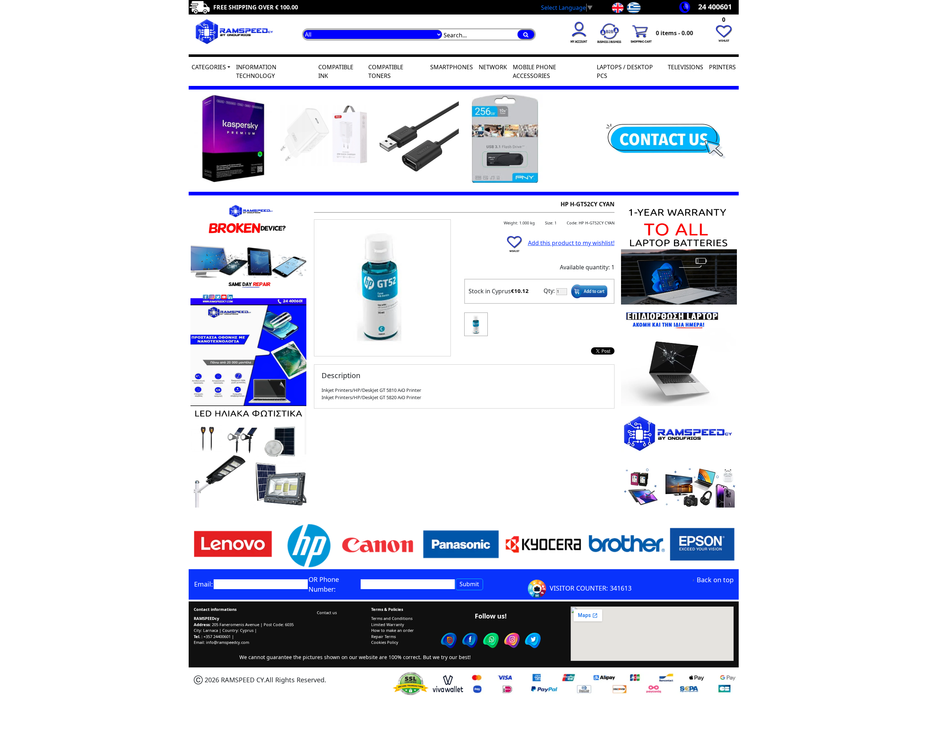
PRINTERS (722, 67)
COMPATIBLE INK (335, 71)
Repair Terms (383, 636)
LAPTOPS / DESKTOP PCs (625, 71)
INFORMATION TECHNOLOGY (256, 71)
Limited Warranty (387, 624)
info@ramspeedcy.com (227, 642)
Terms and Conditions (391, 618)
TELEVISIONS (685, 67)
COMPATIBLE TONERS (385, 71)
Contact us (327, 612)
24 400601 (715, 7)
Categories (209, 67)
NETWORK (493, 67)
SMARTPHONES (451, 67)
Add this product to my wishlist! (571, 243)
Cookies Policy (384, 642)
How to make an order (392, 630)
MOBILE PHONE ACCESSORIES (534, 71)
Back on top (715, 579)
